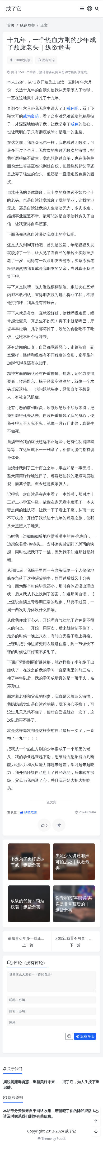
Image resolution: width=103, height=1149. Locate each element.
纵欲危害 (27, 25)
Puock (61, 1138)
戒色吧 (72, 108)
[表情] (69, 1036)
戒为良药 (31, 116)
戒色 (74, 124)
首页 (11, 25)
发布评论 (86, 1036)
